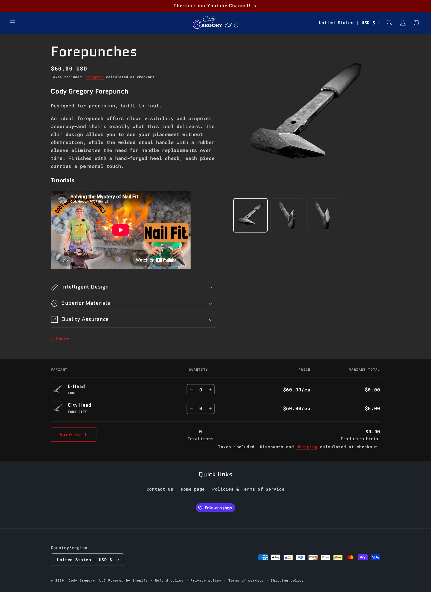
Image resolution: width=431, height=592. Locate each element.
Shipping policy (287, 580)
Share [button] (62, 339)
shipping (307, 446)
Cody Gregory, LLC (87, 580)
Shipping (95, 76)
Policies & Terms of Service (248, 489)
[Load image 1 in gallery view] (250, 215)
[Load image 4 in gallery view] (324, 215)
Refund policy (169, 580)
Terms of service (246, 580)
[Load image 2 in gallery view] (287, 215)
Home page (193, 489)
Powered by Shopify (128, 580)
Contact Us (160, 489)
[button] (12, 22)
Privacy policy (206, 580)
